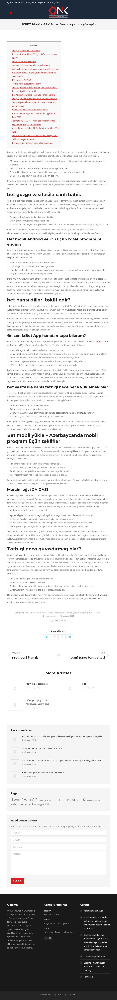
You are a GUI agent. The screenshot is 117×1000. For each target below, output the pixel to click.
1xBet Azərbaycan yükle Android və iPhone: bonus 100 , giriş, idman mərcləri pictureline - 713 (62, 613)
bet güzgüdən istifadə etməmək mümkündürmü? (34, 98)
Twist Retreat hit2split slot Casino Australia (42, 748)
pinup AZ (96, 800)
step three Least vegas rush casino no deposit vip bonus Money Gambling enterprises (61, 760)
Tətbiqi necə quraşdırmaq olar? (26, 83)
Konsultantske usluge (93, 910)
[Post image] (15, 688)
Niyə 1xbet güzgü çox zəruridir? (26, 124)
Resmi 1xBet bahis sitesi (37, 683)
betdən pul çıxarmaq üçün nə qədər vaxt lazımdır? (35, 87)
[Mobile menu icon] (107, 12)
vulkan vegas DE (39, 804)
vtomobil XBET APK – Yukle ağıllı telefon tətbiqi (33, 120)
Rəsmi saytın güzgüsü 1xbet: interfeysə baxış (32, 143)
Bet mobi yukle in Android (24, 91)
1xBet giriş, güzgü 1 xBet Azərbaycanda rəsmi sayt (37, 702)
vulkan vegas (19, 804)
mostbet (59, 800)
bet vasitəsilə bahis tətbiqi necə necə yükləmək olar (35, 69)
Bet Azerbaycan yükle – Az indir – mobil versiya (33, 94)
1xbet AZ (64, 620)
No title (84, 683)
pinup (89, 800)
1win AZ (29, 799)
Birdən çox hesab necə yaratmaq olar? (30, 109)
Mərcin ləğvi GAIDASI (22, 80)
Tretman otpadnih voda (94, 956)
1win (15, 799)
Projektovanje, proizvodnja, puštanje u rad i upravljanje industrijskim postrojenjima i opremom (97, 923)
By (50, 616)
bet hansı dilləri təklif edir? (24, 61)
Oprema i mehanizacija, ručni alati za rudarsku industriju (94, 966)
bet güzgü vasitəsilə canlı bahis (26, 50)
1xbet (98, 341)
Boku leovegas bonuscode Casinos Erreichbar (43, 772)
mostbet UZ (76, 800)
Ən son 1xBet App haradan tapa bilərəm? (31, 65)
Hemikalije (88, 976)
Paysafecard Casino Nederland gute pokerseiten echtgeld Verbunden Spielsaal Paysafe (62, 736)
